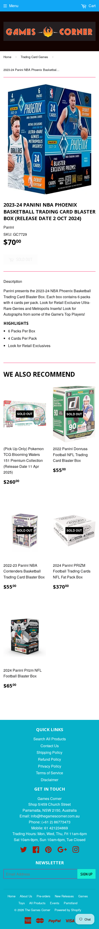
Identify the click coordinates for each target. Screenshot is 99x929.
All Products (37, 903)
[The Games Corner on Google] (62, 850)
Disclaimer (49, 779)
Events (54, 903)
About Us (26, 896)
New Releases (64, 896)
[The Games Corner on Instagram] (75, 850)
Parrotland (70, 903)
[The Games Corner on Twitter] (23, 850)
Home (7, 57)
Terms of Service (49, 772)
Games (83, 896)
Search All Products (49, 738)
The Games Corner (37, 910)
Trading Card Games (34, 57)
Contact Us (50, 745)
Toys (21, 903)
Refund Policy (49, 759)
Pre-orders (43, 896)
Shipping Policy (49, 752)
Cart (92, 5)
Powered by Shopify (68, 910)
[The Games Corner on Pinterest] (48, 850)
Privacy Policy (49, 766)
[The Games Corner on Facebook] (35, 850)
